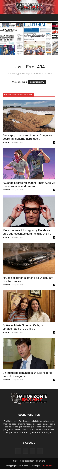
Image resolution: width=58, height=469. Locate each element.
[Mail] (32, 451)
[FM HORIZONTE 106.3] (29, 7)
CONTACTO (40, 461)
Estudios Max (46, 466)
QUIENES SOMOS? (27, 461)
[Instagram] (25, 451)
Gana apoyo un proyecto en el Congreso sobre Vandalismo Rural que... (27, 137)
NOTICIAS (6, 142)
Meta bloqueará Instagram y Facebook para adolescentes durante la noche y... (27, 232)
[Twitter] (40, 451)
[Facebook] (18, 451)
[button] (4, 17)
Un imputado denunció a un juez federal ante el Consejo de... (27, 374)
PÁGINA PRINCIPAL (37, 82)
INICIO (15, 461)
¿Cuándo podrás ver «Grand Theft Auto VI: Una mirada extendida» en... (29, 184)
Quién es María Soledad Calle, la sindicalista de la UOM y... (23, 327)
